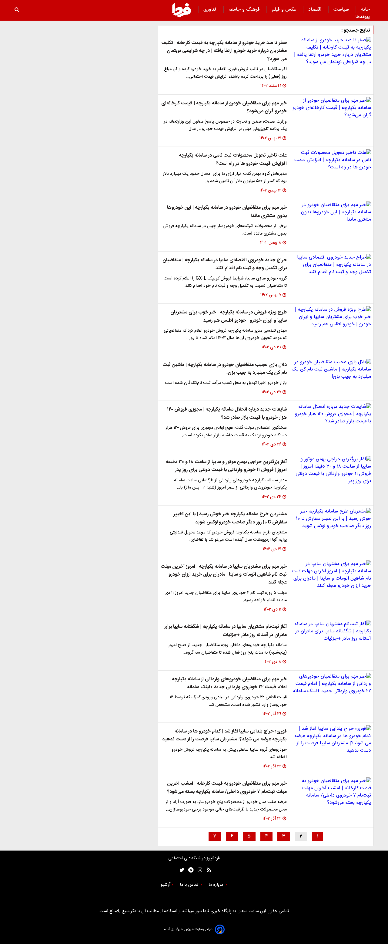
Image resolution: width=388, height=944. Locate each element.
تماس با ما (189, 884)
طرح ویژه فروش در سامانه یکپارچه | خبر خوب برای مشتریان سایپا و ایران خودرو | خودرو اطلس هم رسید (228, 316)
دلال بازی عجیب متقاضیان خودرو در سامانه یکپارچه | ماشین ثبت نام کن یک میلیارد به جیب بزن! (224, 369)
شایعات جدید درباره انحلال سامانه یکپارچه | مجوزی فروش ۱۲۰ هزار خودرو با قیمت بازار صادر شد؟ (227, 413)
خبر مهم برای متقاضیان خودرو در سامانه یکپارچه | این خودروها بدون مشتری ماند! (227, 212)
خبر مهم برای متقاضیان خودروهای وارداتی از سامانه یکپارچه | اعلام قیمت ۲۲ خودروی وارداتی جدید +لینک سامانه (228, 683)
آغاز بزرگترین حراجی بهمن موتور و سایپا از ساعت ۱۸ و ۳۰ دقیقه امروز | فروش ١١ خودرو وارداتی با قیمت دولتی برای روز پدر (226, 466)
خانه (365, 9)
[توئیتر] (180, 870)
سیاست (341, 9)
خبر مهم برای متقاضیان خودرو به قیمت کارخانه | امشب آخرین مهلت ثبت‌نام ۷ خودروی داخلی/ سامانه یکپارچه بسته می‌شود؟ (227, 788)
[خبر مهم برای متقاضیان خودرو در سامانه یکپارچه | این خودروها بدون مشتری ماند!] (331, 212)
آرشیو (165, 884)
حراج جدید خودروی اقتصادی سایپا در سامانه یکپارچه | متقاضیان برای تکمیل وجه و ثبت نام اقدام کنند (224, 264)
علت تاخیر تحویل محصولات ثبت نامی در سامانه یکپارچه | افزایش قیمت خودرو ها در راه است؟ (231, 159)
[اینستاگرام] (198, 870)
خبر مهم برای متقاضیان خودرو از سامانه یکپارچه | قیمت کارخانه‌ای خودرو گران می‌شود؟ (224, 107)
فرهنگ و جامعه (245, 9)
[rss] (207, 870)
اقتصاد (315, 9)
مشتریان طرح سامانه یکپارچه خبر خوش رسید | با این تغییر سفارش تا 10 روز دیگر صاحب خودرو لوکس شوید (230, 518)
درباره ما (216, 884)
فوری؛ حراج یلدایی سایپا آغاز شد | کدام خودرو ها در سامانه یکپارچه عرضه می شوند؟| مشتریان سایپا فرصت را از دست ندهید (224, 735)
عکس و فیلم (285, 9)
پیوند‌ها (362, 17)
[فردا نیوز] (181, 10)
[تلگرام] (189, 870)
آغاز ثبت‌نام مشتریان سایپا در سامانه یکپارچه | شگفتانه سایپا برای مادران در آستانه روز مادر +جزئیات (225, 631)
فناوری (210, 9)
